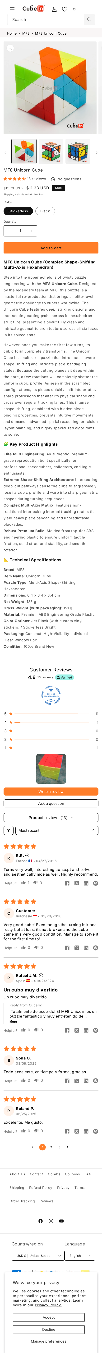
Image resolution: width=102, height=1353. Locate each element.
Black (45, 211)
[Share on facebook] (67, 883)
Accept (49, 1317)
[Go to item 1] (51, 769)
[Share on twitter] (76, 884)
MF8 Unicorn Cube (51, 33)
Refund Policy (40, 1188)
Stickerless (18, 211)
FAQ (88, 1174)
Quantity (10, 221)
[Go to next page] (68, 1147)
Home (12, 33)
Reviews (46, 1201)
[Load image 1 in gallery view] (24, 151)
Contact (36, 1174)
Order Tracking (22, 1201)
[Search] (89, 19)
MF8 (26, 33)
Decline (48, 1329)
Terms (79, 1188)
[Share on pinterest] (95, 884)
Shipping (9, 194)
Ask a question (51, 803)
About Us (17, 1174)
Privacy (63, 1188)
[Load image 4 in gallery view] (77, 151)
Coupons (72, 1174)
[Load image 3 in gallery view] (51, 151)
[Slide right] (97, 152)
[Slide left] (5, 152)
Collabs (54, 1174)
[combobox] (51, 19)
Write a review (51, 791)
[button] (12, 9)
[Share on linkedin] (86, 884)
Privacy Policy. (48, 1305)
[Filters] (9, 830)
